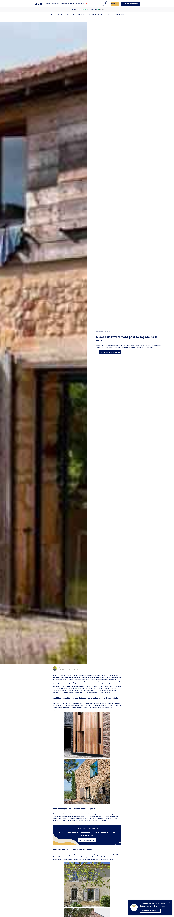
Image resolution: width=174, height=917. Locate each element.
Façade (108, 332)
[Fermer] (169, 902)
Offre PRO (115, 3)
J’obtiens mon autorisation (110, 352)
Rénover (99, 332)
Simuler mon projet (149, 910)
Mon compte (105, 5)
